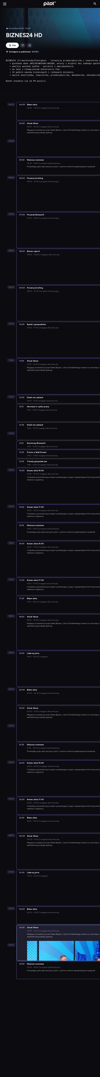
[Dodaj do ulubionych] (23, 45)
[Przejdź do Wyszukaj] (95, 4)
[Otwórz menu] (5, 4)
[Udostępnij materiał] (29, 45)
